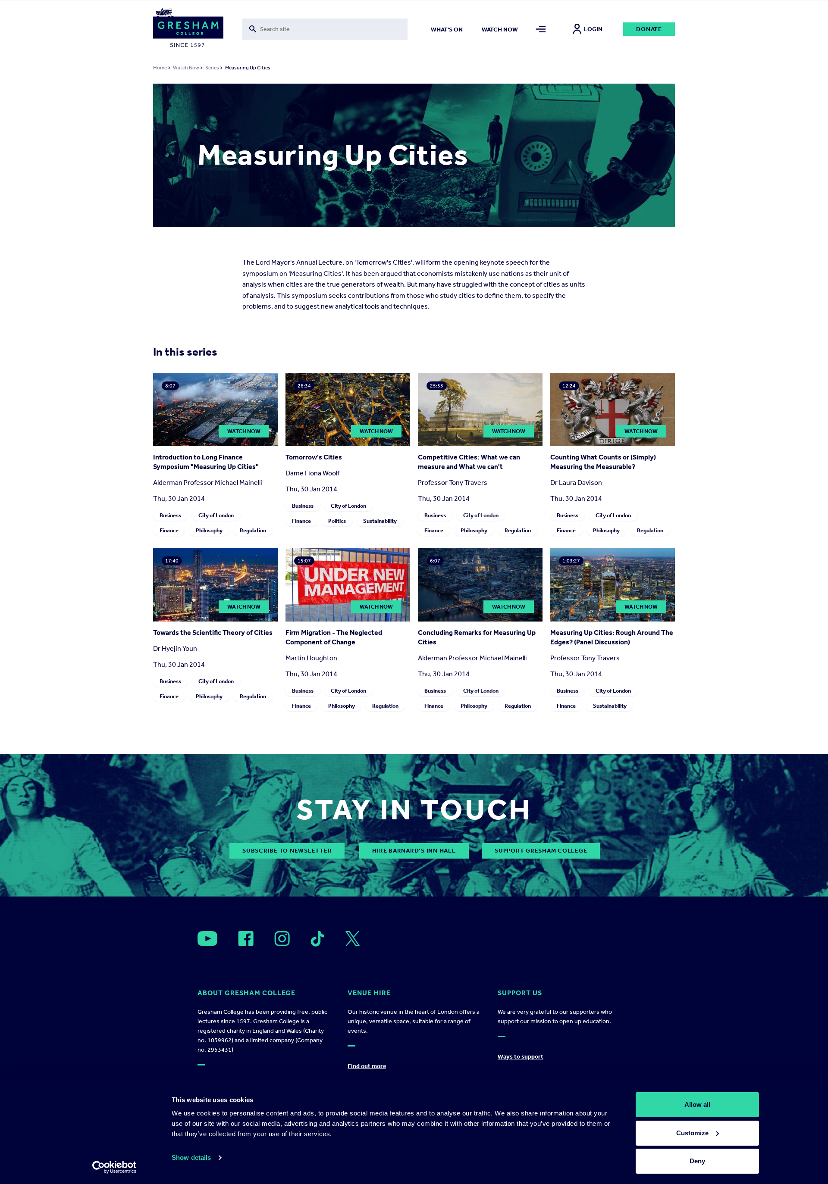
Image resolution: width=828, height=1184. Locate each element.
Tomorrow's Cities (313, 457)
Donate (649, 29)
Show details (191, 1157)
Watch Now (186, 68)
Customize (692, 1133)
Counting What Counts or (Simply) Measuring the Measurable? (603, 462)
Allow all (697, 1104)
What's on (447, 29)
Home (160, 68)
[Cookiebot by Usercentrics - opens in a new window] (114, 1167)
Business (170, 515)
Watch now (500, 29)
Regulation (253, 530)
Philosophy (209, 530)
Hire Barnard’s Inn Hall (413, 850)
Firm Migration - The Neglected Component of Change (333, 637)
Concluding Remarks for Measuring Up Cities (477, 637)
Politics (337, 521)
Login (593, 29)
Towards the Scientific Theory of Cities (213, 632)
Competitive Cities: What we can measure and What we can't (469, 462)
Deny (697, 1161)
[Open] (207, 938)
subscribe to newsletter (287, 850)
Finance (169, 530)
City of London (216, 515)
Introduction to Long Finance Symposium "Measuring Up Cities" (206, 462)
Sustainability (380, 521)
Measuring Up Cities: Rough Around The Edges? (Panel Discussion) (611, 637)
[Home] (188, 29)
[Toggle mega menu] (541, 29)
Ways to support (520, 1056)
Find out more (367, 1066)
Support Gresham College (541, 850)
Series (212, 68)
